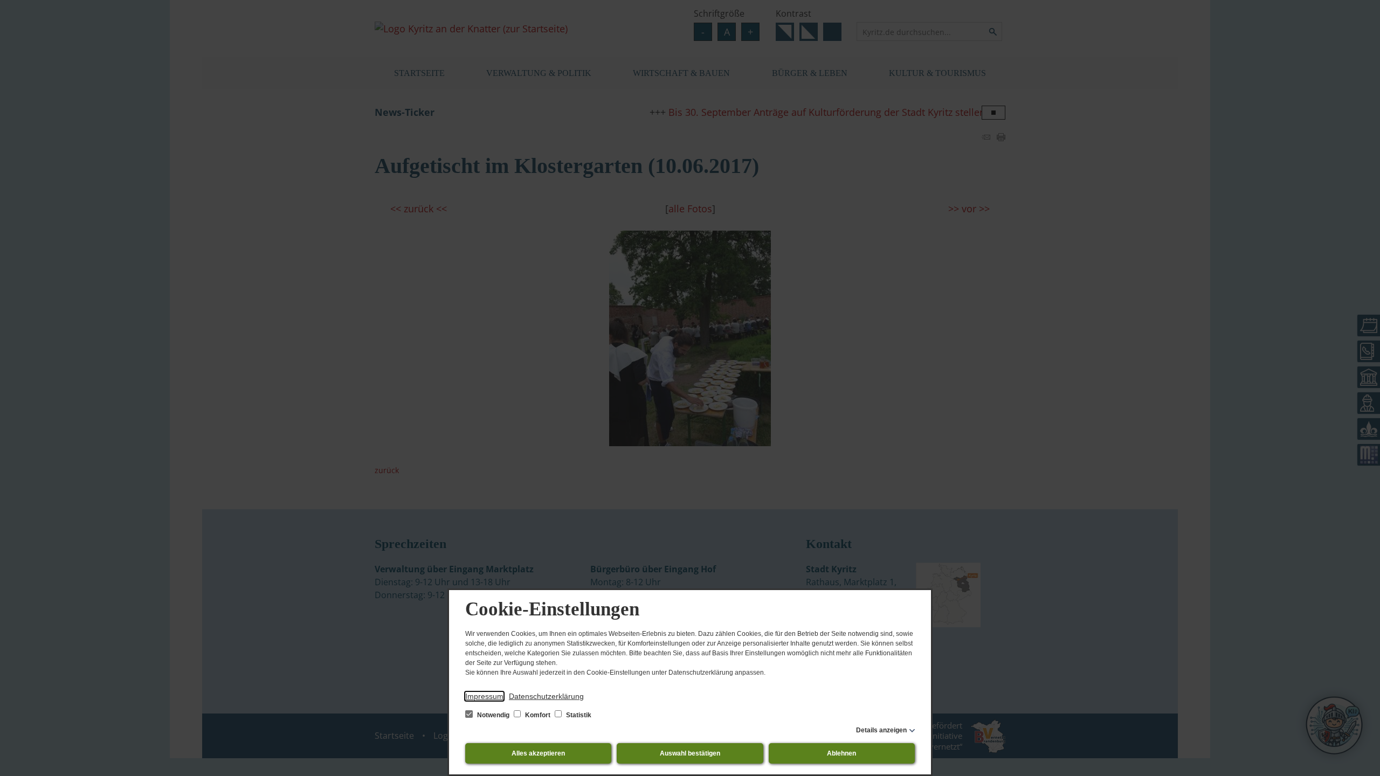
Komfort (537, 715)
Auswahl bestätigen (690, 753)
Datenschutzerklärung (546, 696)
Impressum (484, 696)
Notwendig (493, 715)
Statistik (577, 715)
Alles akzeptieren (538, 753)
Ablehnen (841, 753)
